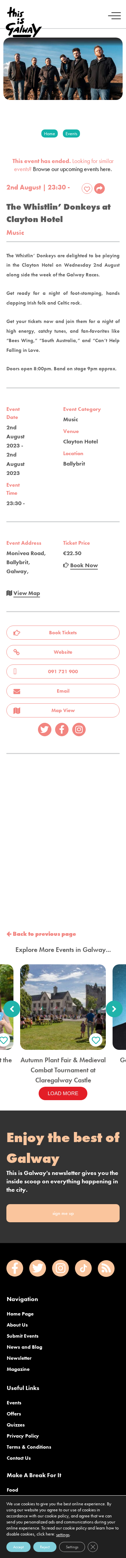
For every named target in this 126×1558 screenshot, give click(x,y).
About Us (17, 1325)
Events (14, 1402)
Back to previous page (43, 933)
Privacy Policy (23, 1436)
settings (63, 1535)
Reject (45, 1547)
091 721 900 (63, 671)
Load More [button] (63, 1093)
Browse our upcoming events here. (72, 169)
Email (63, 691)
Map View (63, 710)
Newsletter (19, 1358)
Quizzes (16, 1424)
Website (63, 652)
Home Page (20, 1313)
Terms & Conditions (29, 1447)
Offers (14, 1413)
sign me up (63, 1213)
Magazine (18, 1369)
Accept (18, 1547)
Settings (72, 1547)
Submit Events (23, 1336)
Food (12, 1490)
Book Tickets (63, 632)
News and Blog (24, 1347)
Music (15, 232)
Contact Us (19, 1458)
